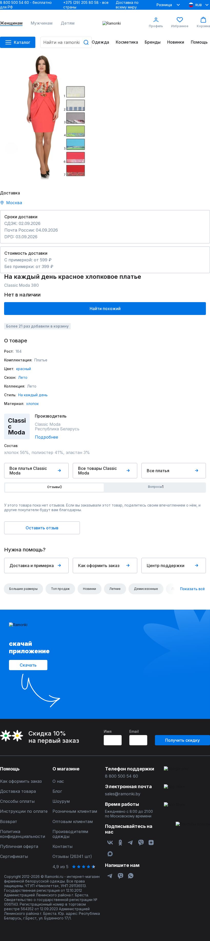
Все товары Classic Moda (97, 471)
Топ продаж (60, 589)
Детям (68, 23)
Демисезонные (146, 589)
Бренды (153, 42)
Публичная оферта (19, 846)
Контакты (62, 846)
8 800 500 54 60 (121, 776)
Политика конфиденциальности (22, 834)
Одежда (100, 42)
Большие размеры (23, 589)
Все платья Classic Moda (28, 471)
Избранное (179, 26)
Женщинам (11, 23)
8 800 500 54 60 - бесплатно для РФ (26, 4)
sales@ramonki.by (122, 793)
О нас (58, 781)
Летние (115, 589)
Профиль (156, 26)
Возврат (8, 821)
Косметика (127, 42)
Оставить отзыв (42, 527)
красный (23, 369)
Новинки (175, 42)
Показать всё (192, 589)
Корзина (203, 26)
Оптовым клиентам (72, 821)
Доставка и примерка (31, 565)
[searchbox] (66, 42)
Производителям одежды (70, 834)
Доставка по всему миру (127, 4)
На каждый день (33, 395)
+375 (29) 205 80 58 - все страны (86, 4)
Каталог (22, 42)
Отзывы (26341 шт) (72, 856)
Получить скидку (182, 740)
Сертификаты (14, 856)
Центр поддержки (165, 565)
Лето (22, 377)
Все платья (158, 470)
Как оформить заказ (98, 565)
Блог (57, 791)
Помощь (199, 42)
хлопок (32, 403)
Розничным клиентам (74, 811)
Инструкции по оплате (24, 811)
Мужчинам (41, 23)
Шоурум (61, 801)
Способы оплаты (17, 801)
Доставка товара (18, 791)
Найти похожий (105, 308)
